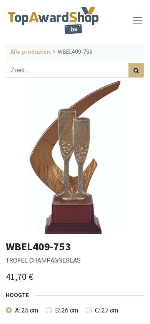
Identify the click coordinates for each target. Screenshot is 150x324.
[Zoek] (136, 70)
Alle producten (30, 52)
